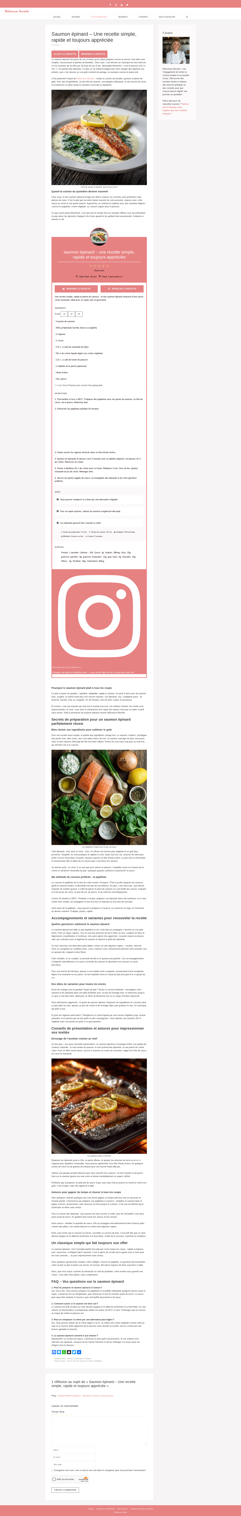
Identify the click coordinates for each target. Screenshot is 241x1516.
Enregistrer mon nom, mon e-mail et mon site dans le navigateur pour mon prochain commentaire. (100, 1470)
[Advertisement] (99, 431)
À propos (143, 17)
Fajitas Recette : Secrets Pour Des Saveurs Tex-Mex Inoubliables (78, 1361)
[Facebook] (110, 5)
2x (72, 314)
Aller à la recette (65, 54)
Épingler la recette (123, 289)
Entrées (76, 17)
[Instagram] (116, 5)
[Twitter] (127, 5)
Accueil (57, 17)
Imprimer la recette (93, 54)
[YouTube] (121, 5)
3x (79, 314)
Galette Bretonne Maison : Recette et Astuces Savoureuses (85, 1396)
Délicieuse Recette (85, 78)
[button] (187, 17)
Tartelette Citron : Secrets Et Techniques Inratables (72, 1359)
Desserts (123, 17)
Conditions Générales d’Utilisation (141, 1509)
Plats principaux (99, 17)
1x (64, 314)
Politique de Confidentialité (105, 1509)
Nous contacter (167, 17)
